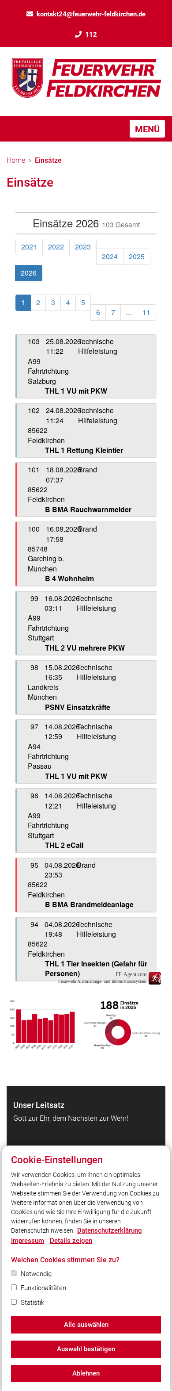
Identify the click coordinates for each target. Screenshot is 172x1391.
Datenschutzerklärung (109, 1230)
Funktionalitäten (43, 1288)
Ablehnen (86, 1373)
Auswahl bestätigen (86, 1349)
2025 (137, 256)
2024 (110, 256)
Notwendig (36, 1274)
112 (91, 34)
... (128, 312)
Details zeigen (71, 1241)
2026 (29, 273)
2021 (29, 246)
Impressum (27, 1241)
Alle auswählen (86, 1325)
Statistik (32, 1303)
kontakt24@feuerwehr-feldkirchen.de (91, 14)
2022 (56, 246)
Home (16, 160)
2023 (83, 246)
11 (146, 312)
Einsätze (48, 160)
